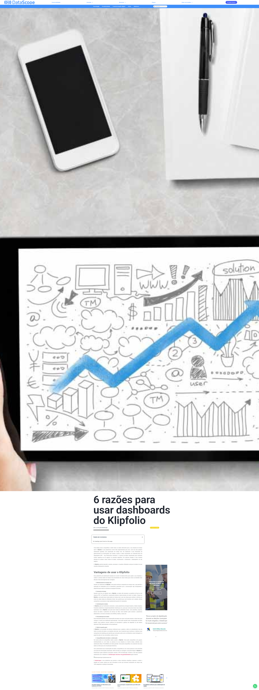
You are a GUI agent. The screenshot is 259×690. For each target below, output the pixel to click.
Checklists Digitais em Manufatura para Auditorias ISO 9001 (101, 685)
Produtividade (106, 6)
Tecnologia (96, 6)
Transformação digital (119, 6)
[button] (142, 537)
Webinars (136, 6)
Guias (129, 6)
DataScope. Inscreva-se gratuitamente (120, 654)
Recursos (121, 2)
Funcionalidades (56, 2)
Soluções (89, 2)
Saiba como (156, 593)
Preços (153, 2)
